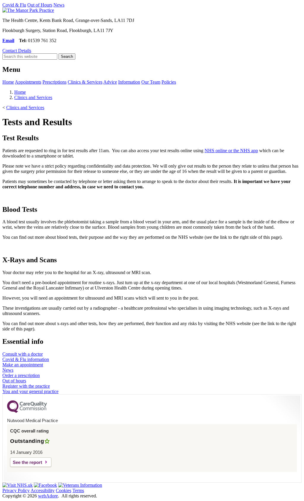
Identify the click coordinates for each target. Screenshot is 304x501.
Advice (110, 82)
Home (8, 82)
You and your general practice (30, 391)
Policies (169, 82)
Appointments (28, 82)
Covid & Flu (14, 4)
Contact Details (16, 50)
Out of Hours (39, 4)
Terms (78, 490)
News (58, 4)
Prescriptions (54, 82)
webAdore (48, 495)
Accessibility (43, 490)
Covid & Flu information (25, 359)
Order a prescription (21, 375)
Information (129, 82)
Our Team (150, 82)
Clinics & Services (85, 82)
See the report (27, 462)
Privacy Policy (16, 490)
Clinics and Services (33, 97)
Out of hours (14, 380)
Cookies (63, 490)
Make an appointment (22, 364)
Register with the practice (26, 386)
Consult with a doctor (22, 354)
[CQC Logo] (27, 411)
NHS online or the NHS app (231, 150)
